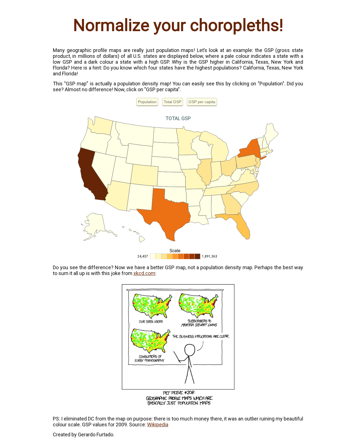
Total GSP (172, 102)
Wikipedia (157, 424)
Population (147, 102)
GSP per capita (202, 102)
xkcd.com (144, 273)
